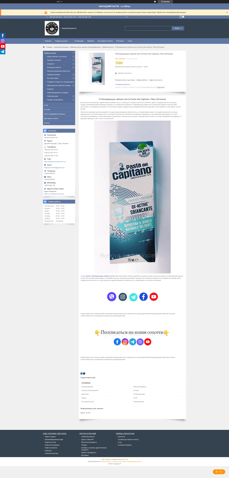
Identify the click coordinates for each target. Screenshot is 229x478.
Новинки (90, 41)
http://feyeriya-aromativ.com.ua (54, 162)
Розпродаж (79, 41)
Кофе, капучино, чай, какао (57, 56)
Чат (220, 472)
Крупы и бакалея (87, 439)
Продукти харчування (55, 100)
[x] (84, 374)
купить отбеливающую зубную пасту (100, 276)
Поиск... (178, 28)
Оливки (84, 445)
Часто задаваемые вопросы (54, 114)
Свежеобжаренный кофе (54, 439)
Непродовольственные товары (59, 85)
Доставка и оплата (105, 41)
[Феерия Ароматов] (52, 28)
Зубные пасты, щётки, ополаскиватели (85, 47)
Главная (48, 41)
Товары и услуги (61, 41)
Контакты (120, 41)
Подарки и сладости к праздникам (60, 82)
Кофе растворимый (52, 445)
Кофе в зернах (50, 437)
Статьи (46, 123)
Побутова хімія (52, 96)
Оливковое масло (88, 437)
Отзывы (47, 109)
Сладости (50, 64)
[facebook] (82, 374)
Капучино (48, 450)
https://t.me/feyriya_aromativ (54, 194)
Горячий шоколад (51, 453)
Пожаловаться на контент (110, 461)
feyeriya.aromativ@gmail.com (54, 167)
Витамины (85, 455)
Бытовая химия (52, 78)
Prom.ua (125, 459)
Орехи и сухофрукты (88, 452)
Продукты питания (54, 60)
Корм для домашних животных (58, 71)
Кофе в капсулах (51, 448)
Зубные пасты (107, 47)
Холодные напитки (54, 67)
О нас (130, 41)
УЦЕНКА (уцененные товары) (57, 92)
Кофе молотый (50, 442)
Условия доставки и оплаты (128, 439)
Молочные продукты (89, 442)
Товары (49, 47)
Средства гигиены (61, 47)
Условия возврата (125, 445)
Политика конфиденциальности (130, 461)
